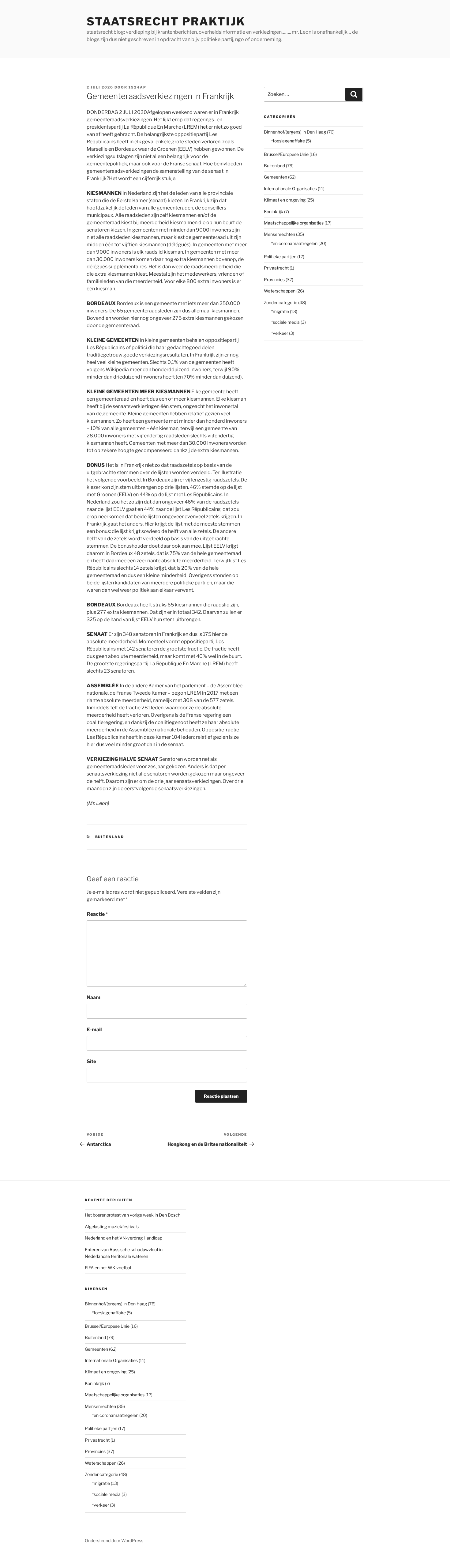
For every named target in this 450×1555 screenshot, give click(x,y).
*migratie (280, 311)
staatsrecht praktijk (166, 21)
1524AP (137, 87)
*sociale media (285, 322)
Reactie (97, 914)
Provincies (274, 279)
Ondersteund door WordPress (114, 1540)
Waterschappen (279, 290)
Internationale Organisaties (290, 188)
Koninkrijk (273, 211)
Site (91, 1061)
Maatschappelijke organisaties (294, 222)
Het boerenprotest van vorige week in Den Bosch (132, 1214)
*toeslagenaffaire (288, 140)
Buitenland (109, 837)
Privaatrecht (276, 267)
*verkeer (279, 333)
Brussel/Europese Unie (286, 154)
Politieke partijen (280, 256)
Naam (93, 997)
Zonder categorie (280, 302)
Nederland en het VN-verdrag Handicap (123, 1237)
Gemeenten (275, 176)
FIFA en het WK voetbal (108, 1267)
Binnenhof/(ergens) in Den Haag (295, 131)
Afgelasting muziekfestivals (112, 1226)
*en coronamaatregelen (294, 243)
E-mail (94, 1029)
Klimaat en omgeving (285, 199)
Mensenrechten (279, 234)
